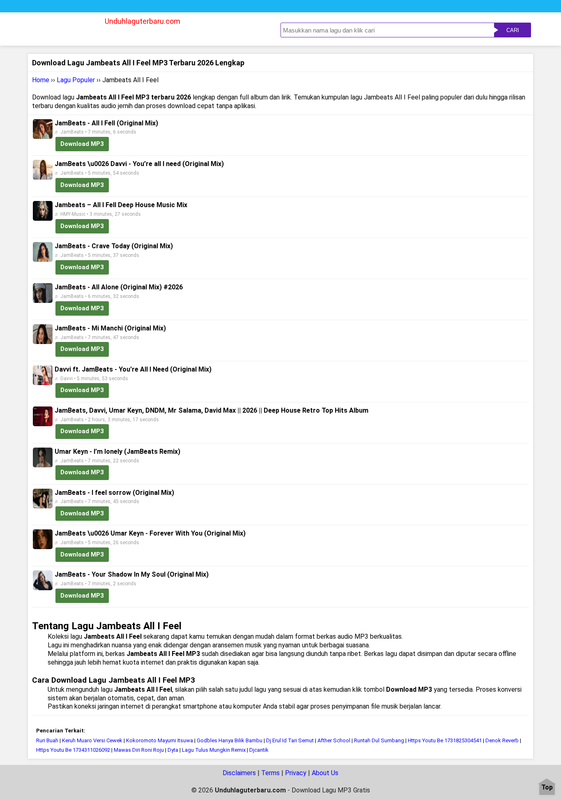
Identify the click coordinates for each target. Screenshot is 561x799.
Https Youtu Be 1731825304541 (445, 740)
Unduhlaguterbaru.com (142, 21)
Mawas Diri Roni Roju (139, 750)
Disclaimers (239, 773)
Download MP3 (82, 144)
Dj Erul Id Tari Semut (290, 740)
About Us (325, 773)
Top (547, 787)
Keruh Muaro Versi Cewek (93, 740)
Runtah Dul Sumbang (379, 740)
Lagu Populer (76, 80)
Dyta (173, 750)
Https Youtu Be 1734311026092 (73, 750)
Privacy (295, 773)
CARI (512, 30)
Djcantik (259, 750)
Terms (270, 773)
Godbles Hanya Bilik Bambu (229, 740)
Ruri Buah (47, 740)
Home (40, 80)
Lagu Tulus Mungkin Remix (214, 750)
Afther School (333, 740)
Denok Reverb (502, 740)
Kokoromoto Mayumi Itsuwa (159, 740)
